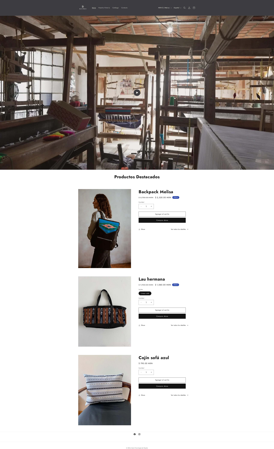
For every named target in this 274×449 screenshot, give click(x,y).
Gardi (133, 448)
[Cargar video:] (137, 93)
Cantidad (141, 202)
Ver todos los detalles (178, 229)
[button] (184, 7)
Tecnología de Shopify (141, 448)
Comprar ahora (162, 220)
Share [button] (143, 229)
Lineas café (145, 293)
